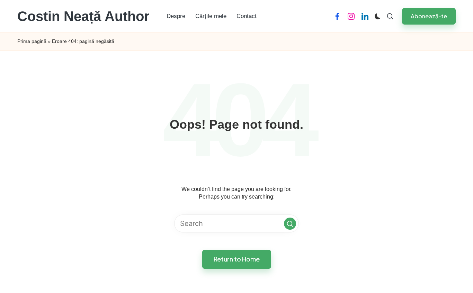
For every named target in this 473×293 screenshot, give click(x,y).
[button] (429, 16)
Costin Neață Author (83, 16)
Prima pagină (31, 41)
